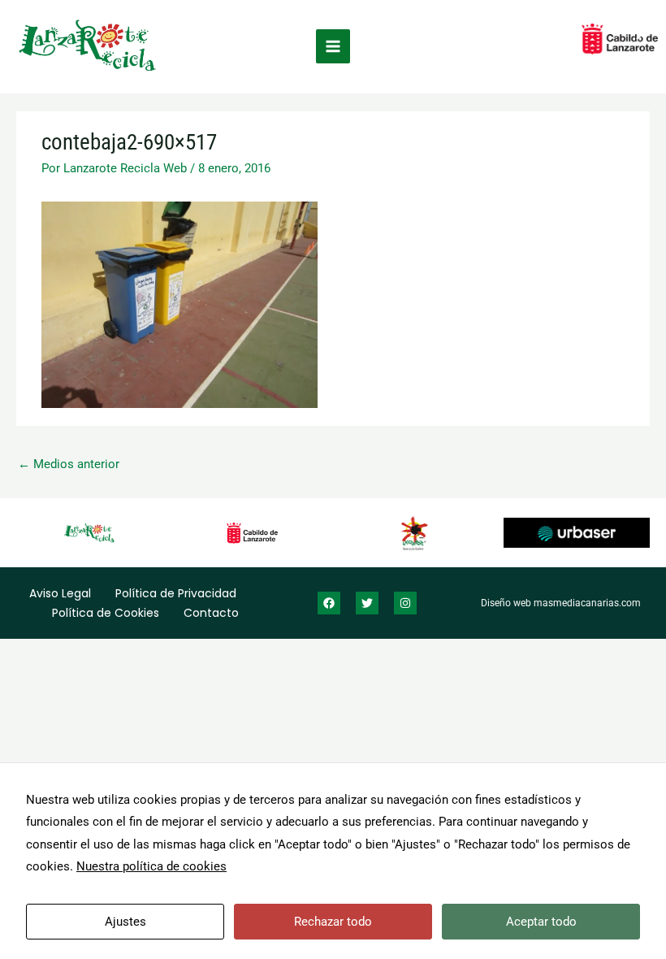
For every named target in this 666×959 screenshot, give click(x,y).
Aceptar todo (541, 921)
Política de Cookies (105, 613)
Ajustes (125, 921)
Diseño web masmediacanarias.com (561, 603)
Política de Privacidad (175, 593)
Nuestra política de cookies (151, 866)
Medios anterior (68, 464)
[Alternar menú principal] (333, 46)
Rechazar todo (333, 921)
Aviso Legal (60, 593)
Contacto (211, 613)
